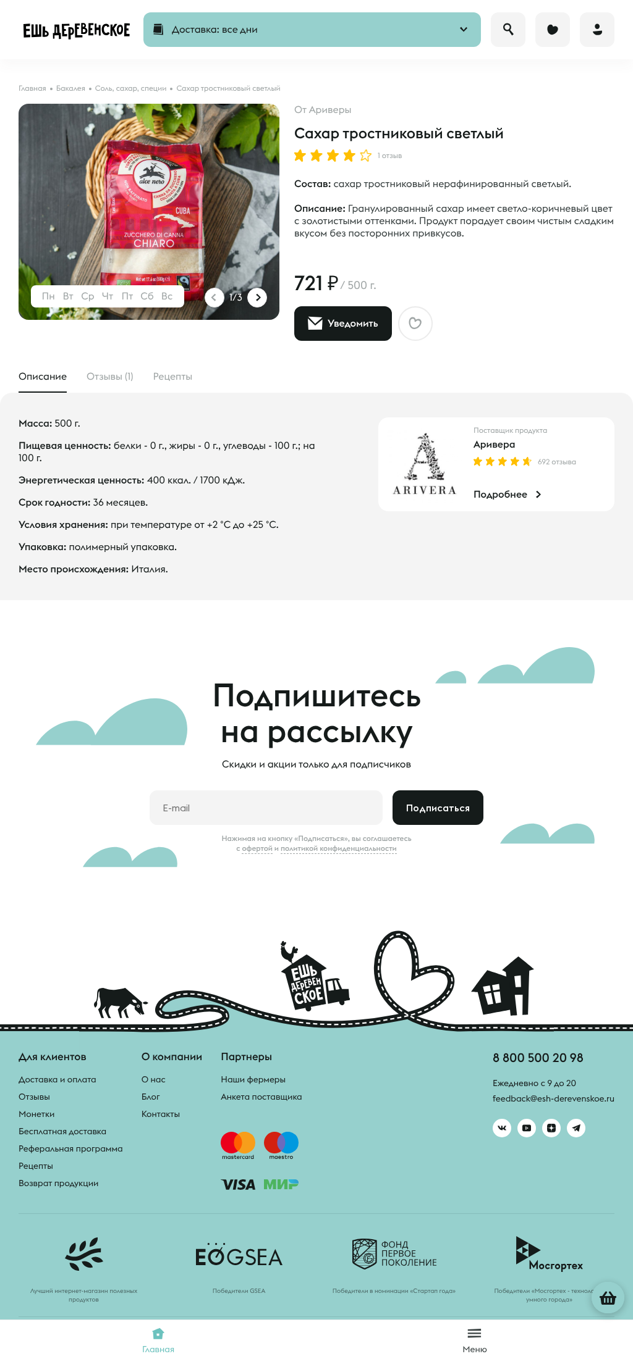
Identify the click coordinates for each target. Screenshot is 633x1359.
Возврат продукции (58, 1183)
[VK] (502, 1128)
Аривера (494, 444)
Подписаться (438, 807)
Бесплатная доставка (62, 1131)
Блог (151, 1097)
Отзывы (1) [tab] (110, 376)
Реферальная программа (71, 1148)
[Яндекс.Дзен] (551, 1128)
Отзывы (34, 1097)
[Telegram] (576, 1128)
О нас (154, 1079)
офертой (257, 848)
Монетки (36, 1114)
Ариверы (330, 109)
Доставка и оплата (57, 1079)
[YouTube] (526, 1128)
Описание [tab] (43, 376)
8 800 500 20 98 (538, 1057)
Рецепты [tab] (172, 376)
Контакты (161, 1114)
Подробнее (500, 494)
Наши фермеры (253, 1079)
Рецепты (36, 1166)
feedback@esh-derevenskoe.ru (553, 1098)
